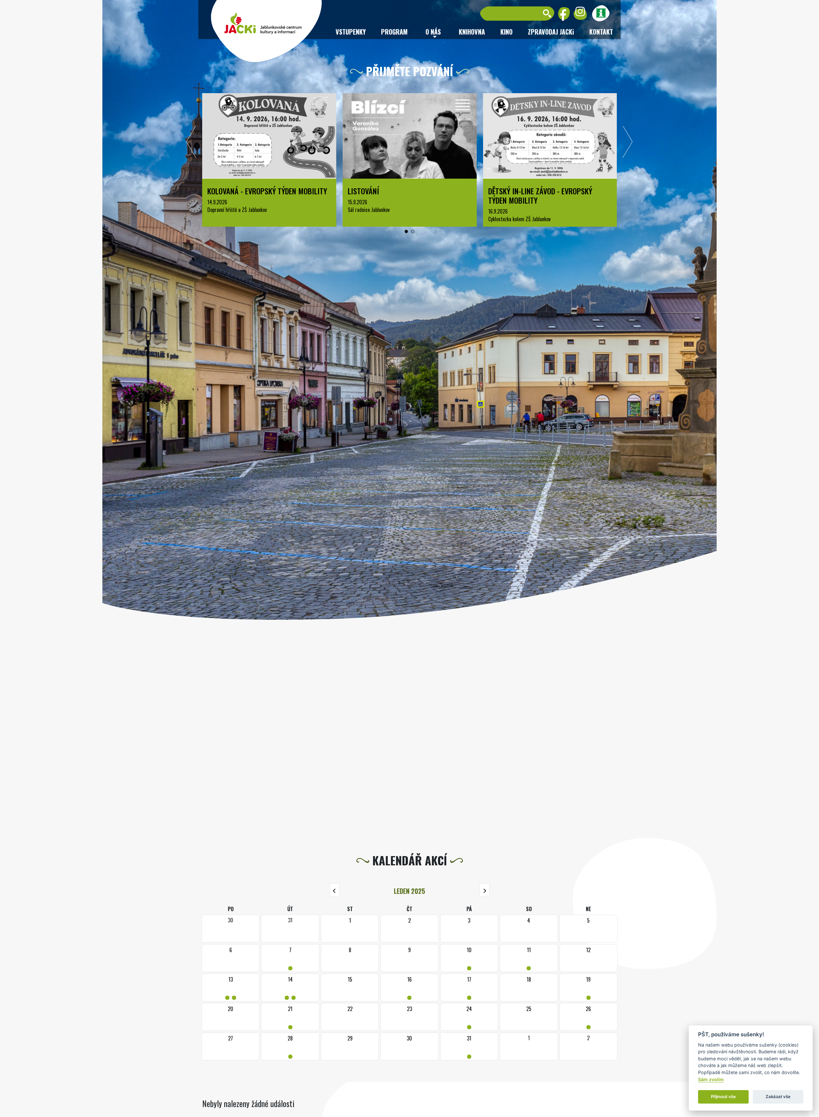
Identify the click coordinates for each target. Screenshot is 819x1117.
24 (469, 1017)
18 (529, 979)
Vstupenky (351, 31)
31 (469, 1046)
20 (230, 1009)
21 (290, 1017)
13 (230, 987)
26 (588, 1017)
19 (588, 987)
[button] (406, 231)
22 (350, 1009)
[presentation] (191, 143)
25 (528, 1009)
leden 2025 (409, 891)
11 (528, 958)
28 (290, 1046)
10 (469, 958)
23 (409, 1009)
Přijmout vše (723, 1096)
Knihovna (472, 31)
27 (230, 1038)
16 (409, 987)
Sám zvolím (711, 1079)
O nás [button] (433, 31)
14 (290, 987)
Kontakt (601, 31)
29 (350, 1038)
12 (588, 950)
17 (469, 987)
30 (409, 1038)
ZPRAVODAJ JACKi (551, 31)
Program (394, 31)
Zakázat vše (778, 1096)
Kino (506, 31)
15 (350, 979)
